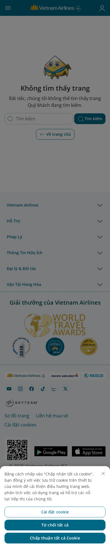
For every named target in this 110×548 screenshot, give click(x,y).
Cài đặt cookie (55, 512)
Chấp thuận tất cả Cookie (55, 538)
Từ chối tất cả (55, 525)
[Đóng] (103, 473)
